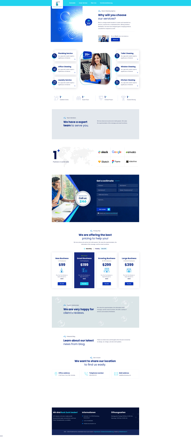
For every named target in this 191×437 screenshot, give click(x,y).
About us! (115, 39)
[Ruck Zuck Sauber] (56, 4)
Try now (62, 283)
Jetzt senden (102, 209)
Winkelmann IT (123, 431)
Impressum (97, 431)
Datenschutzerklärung (111, 213)
